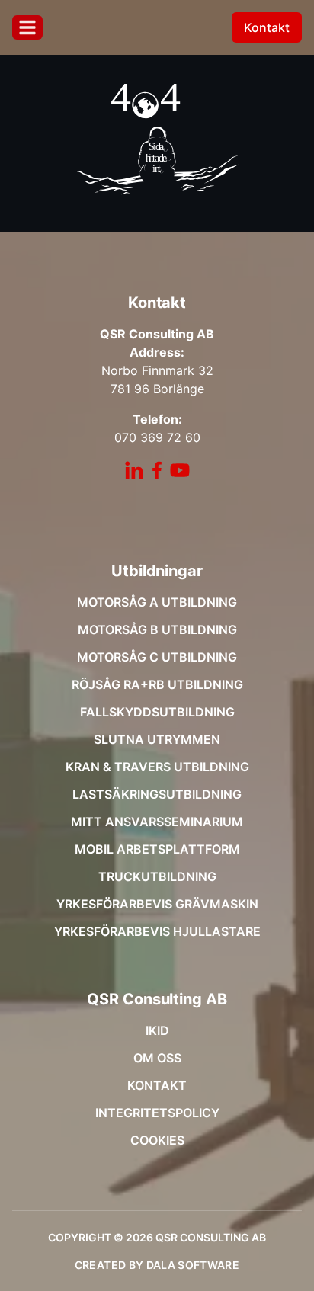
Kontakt (267, 27)
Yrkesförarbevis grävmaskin (157, 903)
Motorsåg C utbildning (157, 657)
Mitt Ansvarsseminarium (157, 821)
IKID (157, 1030)
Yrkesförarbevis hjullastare (157, 931)
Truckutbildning (157, 876)
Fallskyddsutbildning (157, 711)
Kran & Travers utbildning (157, 766)
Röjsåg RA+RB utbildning (157, 684)
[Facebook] (157, 470)
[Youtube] (179, 470)
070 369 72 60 (157, 437)
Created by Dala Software (157, 1264)
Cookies (157, 1140)
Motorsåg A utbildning (157, 602)
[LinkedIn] (134, 470)
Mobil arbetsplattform (157, 849)
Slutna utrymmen (157, 739)
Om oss (157, 1057)
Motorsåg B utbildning (157, 629)
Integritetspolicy (157, 1112)
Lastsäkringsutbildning (157, 794)
